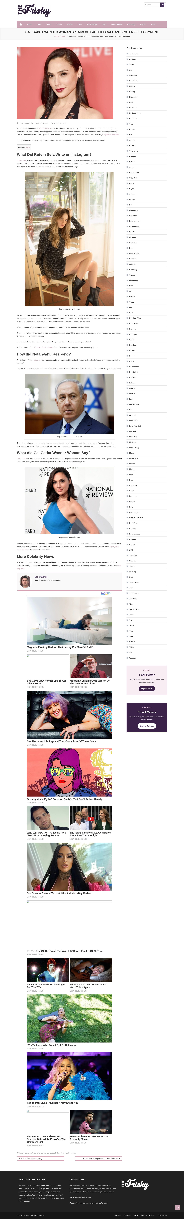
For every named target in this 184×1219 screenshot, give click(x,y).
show (28, 147)
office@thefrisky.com (83, 1197)
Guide (131, 302)
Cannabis (133, 119)
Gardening (133, 280)
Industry (132, 383)
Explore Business (147, 726)
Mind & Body (134, 448)
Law (131, 399)
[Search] (162, 5)
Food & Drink (134, 253)
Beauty (132, 86)
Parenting (131, 24)
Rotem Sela (21, 160)
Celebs (59, 24)
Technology (133, 593)
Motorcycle (133, 458)
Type (131, 631)
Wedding (132, 658)
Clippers (132, 156)
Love (80, 24)
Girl (130, 291)
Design (132, 199)
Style (104, 24)
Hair (131, 313)
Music (131, 475)
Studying (132, 572)
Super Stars (134, 582)
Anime (131, 65)
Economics (133, 210)
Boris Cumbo (24, 123)
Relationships (92, 24)
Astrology (133, 75)
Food (131, 248)
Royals (142, 24)
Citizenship (133, 151)
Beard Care (133, 81)
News (39, 24)
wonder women (70, 1153)
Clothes (132, 162)
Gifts (131, 286)
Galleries (132, 264)
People (132, 501)
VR (130, 653)
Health (49, 24)
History (132, 350)
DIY (130, 205)
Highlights (133, 345)
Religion (132, 539)
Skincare (132, 561)
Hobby (131, 356)
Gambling (133, 270)
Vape (131, 636)
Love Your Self (135, 426)
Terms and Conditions (147, 1215)
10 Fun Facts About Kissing (31, 1159)
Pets (131, 507)
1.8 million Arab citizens (43, 347)
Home (29, 24)
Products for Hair (136, 518)
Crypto (132, 189)
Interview (132, 394)
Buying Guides (135, 113)
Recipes (132, 528)
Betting (132, 92)
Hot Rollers (133, 372)
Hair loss (132, 329)
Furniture (133, 259)
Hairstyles (133, 334)
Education (133, 216)
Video (131, 647)
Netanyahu (37, 360)
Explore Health (147, 689)
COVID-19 (133, 178)
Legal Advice (134, 404)
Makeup (132, 431)
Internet (132, 388)
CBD (131, 135)
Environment (134, 226)
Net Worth (133, 485)
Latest (136, 1215)
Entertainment (116, 24)
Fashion (132, 237)
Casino (132, 129)
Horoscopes (134, 367)
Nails (131, 480)
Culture (132, 194)
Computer (133, 167)
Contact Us (127, 1215)
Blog (131, 102)
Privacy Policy (162, 1215)
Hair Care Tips (135, 318)
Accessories (134, 54)
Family (132, 232)
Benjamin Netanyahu (110, 135)
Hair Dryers (133, 323)
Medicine (132, 442)
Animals (132, 59)
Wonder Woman (44, 128)
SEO (131, 550)
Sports (131, 566)
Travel (152, 24)
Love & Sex (133, 421)
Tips (131, 604)
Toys (131, 620)
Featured (133, 243)
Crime (131, 183)
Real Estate (133, 523)
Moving (132, 469)
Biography (133, 97)
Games (132, 275)
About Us (118, 1215)
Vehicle (132, 642)
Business (132, 108)
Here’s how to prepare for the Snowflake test (101, 1159)
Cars (131, 124)
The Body (133, 599)
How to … (133, 377)
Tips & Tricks (134, 609)
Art (130, 70)
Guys (131, 307)
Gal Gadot (21, 459)
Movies (70, 24)
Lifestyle (132, 415)
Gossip (132, 297)
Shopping (133, 555)
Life (130, 410)
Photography (134, 512)
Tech (131, 588)
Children (132, 146)
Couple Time (134, 172)
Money (132, 453)
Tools (131, 615)
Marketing (133, 437)
